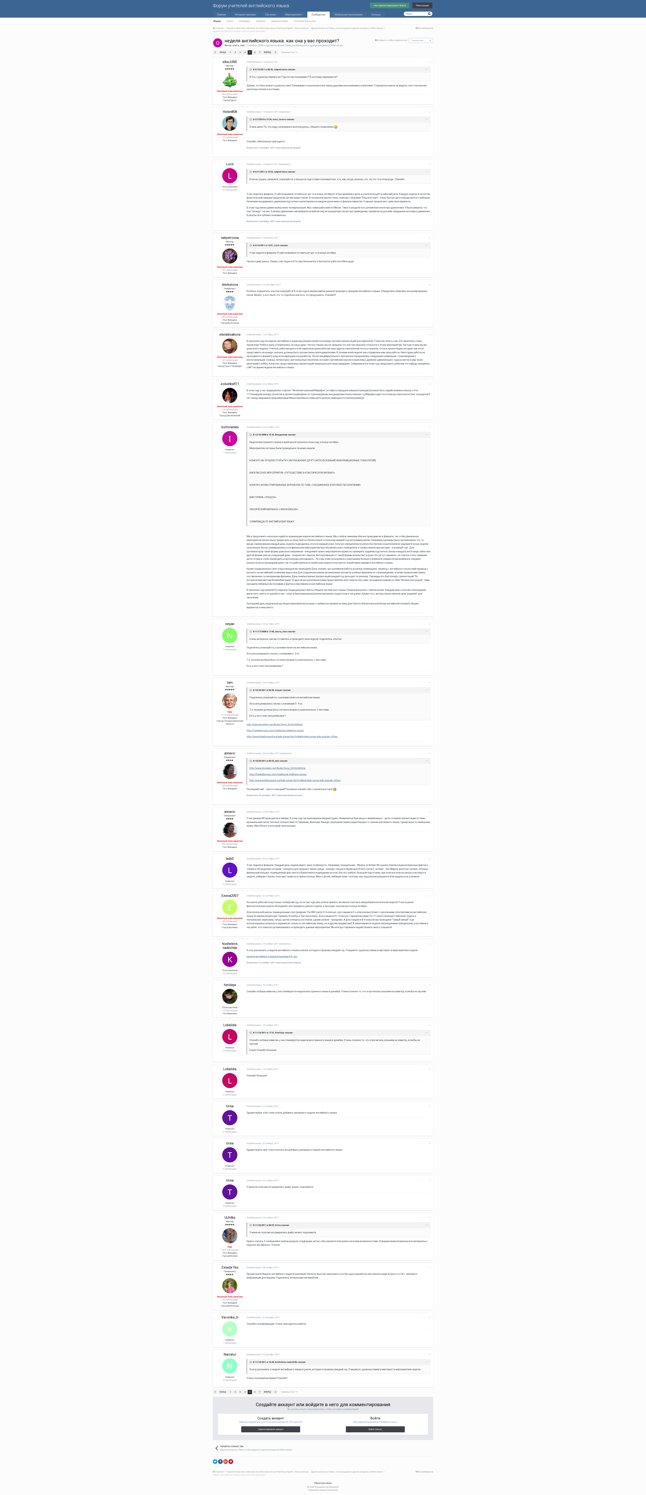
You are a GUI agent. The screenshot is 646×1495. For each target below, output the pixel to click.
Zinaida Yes (229, 1267)
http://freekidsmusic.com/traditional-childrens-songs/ (275, 730)
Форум (217, 21)
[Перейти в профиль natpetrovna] (229, 256)
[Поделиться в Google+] (225, 1461)
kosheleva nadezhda (229, 946)
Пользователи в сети (305, 21)
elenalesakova (229, 334)
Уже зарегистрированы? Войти (389, 5)
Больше (376, 14)
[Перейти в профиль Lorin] (229, 175)
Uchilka (230, 1217)
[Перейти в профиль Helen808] (229, 123)
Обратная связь (323, 1483)
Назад (223, 52)
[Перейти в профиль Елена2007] (229, 907)
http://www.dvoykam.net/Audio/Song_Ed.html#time (275, 724)
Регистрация (422, 5)
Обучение (270, 14)
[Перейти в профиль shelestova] (229, 302)
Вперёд (267, 52)
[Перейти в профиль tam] (229, 700)
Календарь (244, 21)
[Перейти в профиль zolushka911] (229, 395)
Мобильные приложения (348, 14)
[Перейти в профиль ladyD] (229, 870)
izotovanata (230, 427)
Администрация (279, 21)
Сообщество (319, 14)
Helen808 (230, 112)
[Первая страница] (215, 52)
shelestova (230, 285)
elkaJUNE (230, 62)
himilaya (230, 985)
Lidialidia (229, 1025)
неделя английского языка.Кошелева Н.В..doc (272, 956)
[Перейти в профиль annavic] (229, 771)
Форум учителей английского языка (251, 5)
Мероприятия (293, 14)
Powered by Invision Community (323, 1490)
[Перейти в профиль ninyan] (229, 635)
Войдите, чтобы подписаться (392, 40)
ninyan (229, 624)
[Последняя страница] (275, 52)
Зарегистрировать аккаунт (270, 1429)
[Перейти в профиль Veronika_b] (229, 1328)
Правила (260, 21)
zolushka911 (230, 384)
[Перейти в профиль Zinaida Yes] (229, 1285)
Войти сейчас (375, 1429)
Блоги (230, 21)
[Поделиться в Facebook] (220, 1461)
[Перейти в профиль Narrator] (229, 1366)
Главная (221, 14)
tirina (230, 1106)
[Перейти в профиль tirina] (229, 1117)
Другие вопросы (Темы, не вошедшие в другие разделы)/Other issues (304, 45)
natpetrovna (230, 238)
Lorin (230, 164)
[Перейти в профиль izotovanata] (229, 438)
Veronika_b (229, 1317)
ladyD (230, 859)
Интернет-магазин (245, 14)
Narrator (230, 1354)
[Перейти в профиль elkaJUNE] (229, 80)
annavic (229, 753)
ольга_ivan (238, 45)
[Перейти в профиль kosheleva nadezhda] (229, 959)
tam (230, 682)
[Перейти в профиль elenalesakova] (229, 346)
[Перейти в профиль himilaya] (229, 996)
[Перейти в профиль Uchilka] (229, 1235)
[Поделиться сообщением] (429, 62)
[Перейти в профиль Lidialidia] (229, 1036)
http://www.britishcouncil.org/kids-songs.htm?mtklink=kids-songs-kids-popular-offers (292, 736)
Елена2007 (229, 896)
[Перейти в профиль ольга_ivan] (217, 42)
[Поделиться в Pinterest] (230, 1461)
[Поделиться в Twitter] (215, 1461)
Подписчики (417, 40)
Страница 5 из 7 (288, 52)
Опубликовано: (263, 62)
